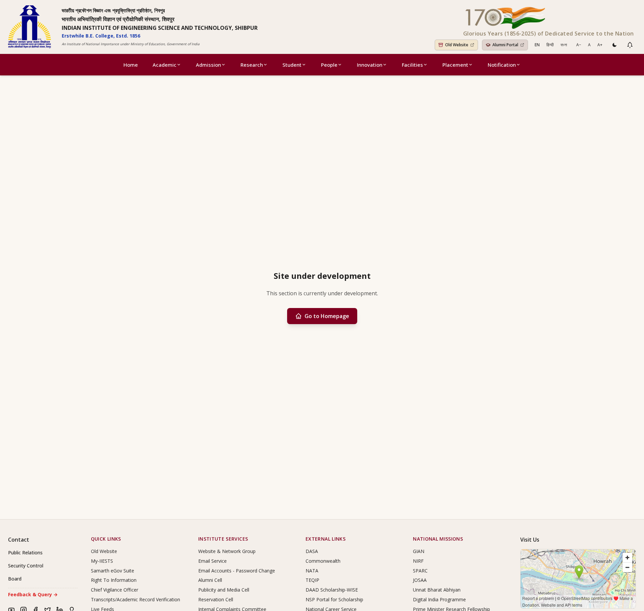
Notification (502, 64)
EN (537, 45)
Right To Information (114, 580)
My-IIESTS (102, 561)
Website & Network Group (227, 551)
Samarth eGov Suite (112, 570)
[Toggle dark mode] (614, 45)
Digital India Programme (439, 599)
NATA (312, 570)
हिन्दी (550, 45)
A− (578, 45)
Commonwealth (323, 561)
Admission (208, 64)
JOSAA (420, 580)
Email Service (212, 561)
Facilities (412, 64)
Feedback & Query (33, 594)
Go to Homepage (327, 316)
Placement (455, 64)
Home (130, 64)
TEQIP (312, 580)
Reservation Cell (215, 599)
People (329, 64)
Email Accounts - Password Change (236, 570)
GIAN (418, 551)
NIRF (418, 561)
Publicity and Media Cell (223, 590)
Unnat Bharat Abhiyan (437, 590)
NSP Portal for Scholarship (334, 599)
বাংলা (563, 45)
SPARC (420, 570)
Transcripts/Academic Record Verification (135, 599)
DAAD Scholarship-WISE (332, 590)
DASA (312, 551)
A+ (599, 45)
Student (292, 64)
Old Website (104, 551)
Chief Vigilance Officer (114, 590)
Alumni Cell (210, 580)
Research (251, 64)
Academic (164, 64)
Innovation (369, 64)
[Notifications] (630, 45)
